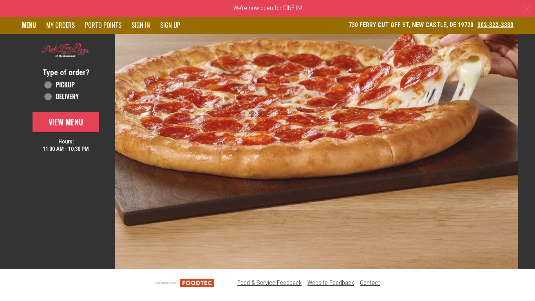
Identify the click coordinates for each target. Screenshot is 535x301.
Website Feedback (330, 282)
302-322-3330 (495, 25)
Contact (370, 282)
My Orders (60, 25)
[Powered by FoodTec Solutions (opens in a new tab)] (184, 282)
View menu (66, 122)
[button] (65, 50)
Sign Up (170, 25)
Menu (29, 25)
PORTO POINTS (103, 25)
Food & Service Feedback (269, 282)
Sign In (141, 25)
